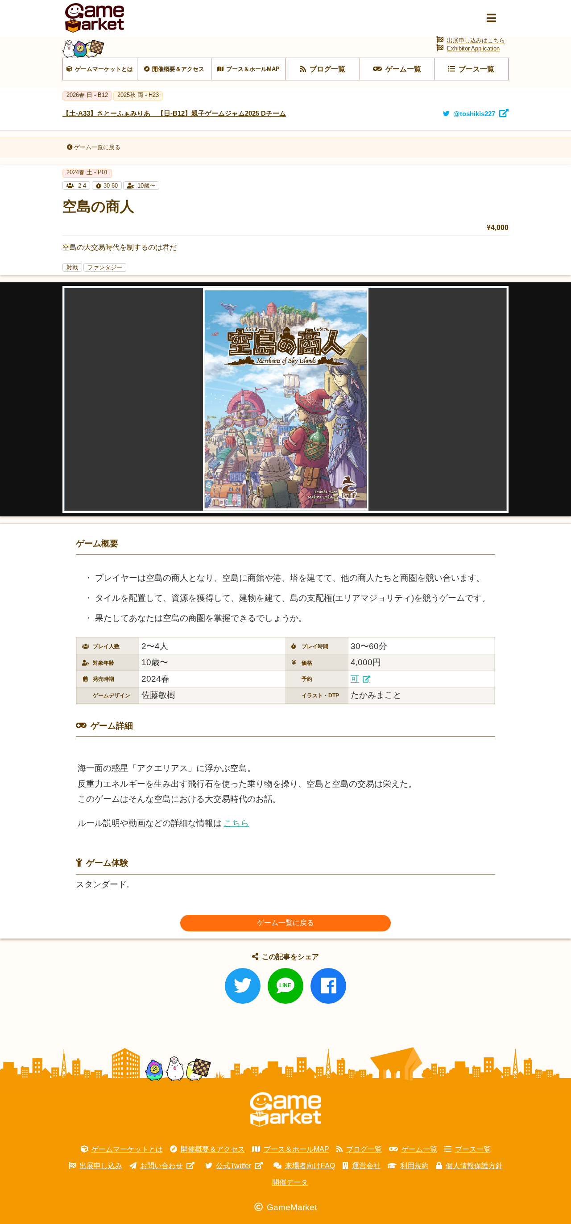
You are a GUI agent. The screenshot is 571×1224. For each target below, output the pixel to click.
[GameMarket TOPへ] (285, 1109)
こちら (236, 823)
